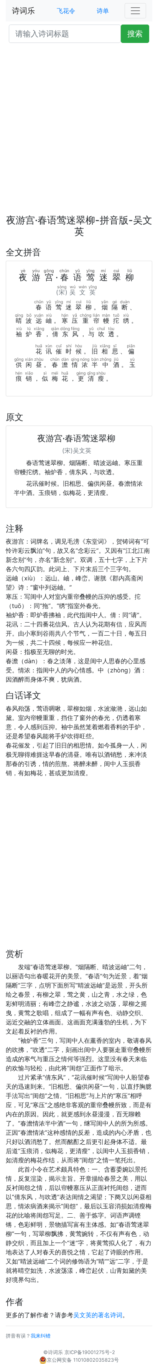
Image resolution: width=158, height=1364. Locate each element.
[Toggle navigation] (135, 10)
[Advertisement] (79, 132)
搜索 (135, 33)
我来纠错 (41, 1336)
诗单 (103, 11)
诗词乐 (23, 10)
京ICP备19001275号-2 (89, 1352)
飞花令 (66, 11)
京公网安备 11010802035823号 (83, 1360)
